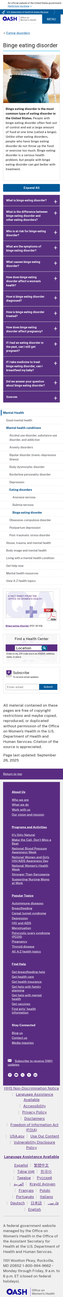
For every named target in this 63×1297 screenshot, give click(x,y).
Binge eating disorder (27, 512)
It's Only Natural (23, 835)
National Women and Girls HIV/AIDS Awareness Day (30, 859)
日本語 (36, 1203)
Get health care (23, 976)
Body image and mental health (26, 550)
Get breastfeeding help (28, 972)
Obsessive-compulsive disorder (30, 520)
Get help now (15, 565)
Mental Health (13, 412)
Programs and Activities (29, 827)
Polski (45, 1190)
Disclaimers (34, 1118)
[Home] (19, 20)
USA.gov (17, 1136)
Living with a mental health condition (30, 558)
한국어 (46, 1171)
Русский (44, 1178)
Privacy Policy (34, 1112)
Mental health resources (22, 573)
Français (26, 1190)
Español (21, 1165)
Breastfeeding (22, 908)
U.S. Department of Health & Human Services (27, 12)
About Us (18, 792)
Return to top (12, 774)
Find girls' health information (24, 1010)
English (34, 1209)
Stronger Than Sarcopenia (31, 874)
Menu (51, 19)
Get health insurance (27, 981)
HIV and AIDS (21, 923)
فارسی (53, 1203)
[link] (11, 1060)
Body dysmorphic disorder (27, 467)
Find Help (19, 964)
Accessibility (34, 1106)
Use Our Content (44, 1136)
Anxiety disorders (21, 447)
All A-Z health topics (26, 951)
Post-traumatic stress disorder (29, 535)
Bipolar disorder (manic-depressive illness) (32, 457)
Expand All (32, 187)
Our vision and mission (28, 814)
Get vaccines (21, 1004)
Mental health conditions (23, 428)
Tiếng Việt (26, 1171)
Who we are (20, 800)
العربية (19, 1184)
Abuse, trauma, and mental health (28, 543)
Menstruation (21, 928)
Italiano (46, 1196)
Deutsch (17, 1203)
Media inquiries (23, 1043)
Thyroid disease (23, 946)
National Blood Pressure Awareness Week (29, 850)
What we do (20, 804)
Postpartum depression (25, 527)
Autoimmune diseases (27, 903)
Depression (16, 482)
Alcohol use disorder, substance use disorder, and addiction (33, 437)
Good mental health (19, 420)
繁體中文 (41, 1165)
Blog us (17, 1033)
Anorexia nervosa (23, 497)
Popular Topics (22, 895)
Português (25, 1196)
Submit (48, 686)
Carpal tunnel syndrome (29, 913)
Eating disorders (20, 489)
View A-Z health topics (21, 581)
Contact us (19, 1038)
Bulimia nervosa (22, 505)
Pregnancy (19, 941)
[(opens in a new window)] (10, 1076)
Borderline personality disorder (30, 474)
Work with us (21, 809)
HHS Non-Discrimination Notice (31, 1088)
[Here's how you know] (31, 4)
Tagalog (24, 1178)
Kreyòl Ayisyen (42, 1184)
